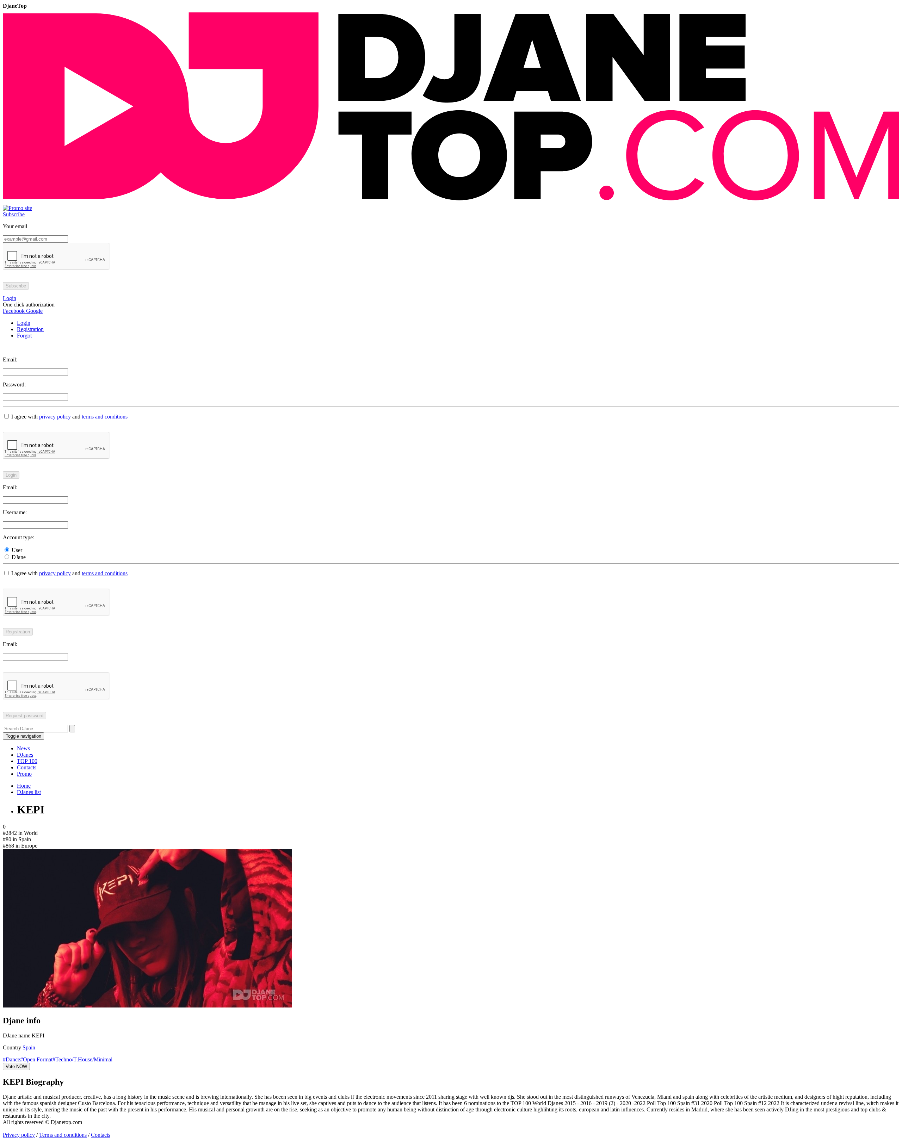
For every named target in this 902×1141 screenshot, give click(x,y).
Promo (24, 774)
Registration (30, 329)
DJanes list (29, 792)
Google (34, 311)
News (23, 748)
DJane (18, 557)
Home (24, 786)
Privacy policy (19, 1135)
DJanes (25, 755)
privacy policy (55, 417)
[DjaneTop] (451, 202)
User (16, 550)
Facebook (14, 311)
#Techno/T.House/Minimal (82, 1059)
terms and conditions (105, 417)
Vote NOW (16, 1066)
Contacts (26, 767)
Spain (29, 1047)
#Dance (11, 1059)
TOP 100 (27, 761)
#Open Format (36, 1059)
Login (23, 323)
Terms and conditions (63, 1135)
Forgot (24, 336)
